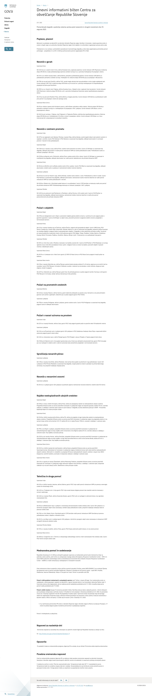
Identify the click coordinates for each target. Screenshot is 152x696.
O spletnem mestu (9, 42)
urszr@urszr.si (89, 685)
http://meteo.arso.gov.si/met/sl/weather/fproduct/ (53, 634)
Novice (6, 32)
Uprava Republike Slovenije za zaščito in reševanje (96, 22)
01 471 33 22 (80, 685)
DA (61, 680)
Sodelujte (6, 37)
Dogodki (7, 28)
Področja (7, 18)
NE (66, 680)
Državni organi (9, 21)
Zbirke (6, 25)
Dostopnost (7, 40)
